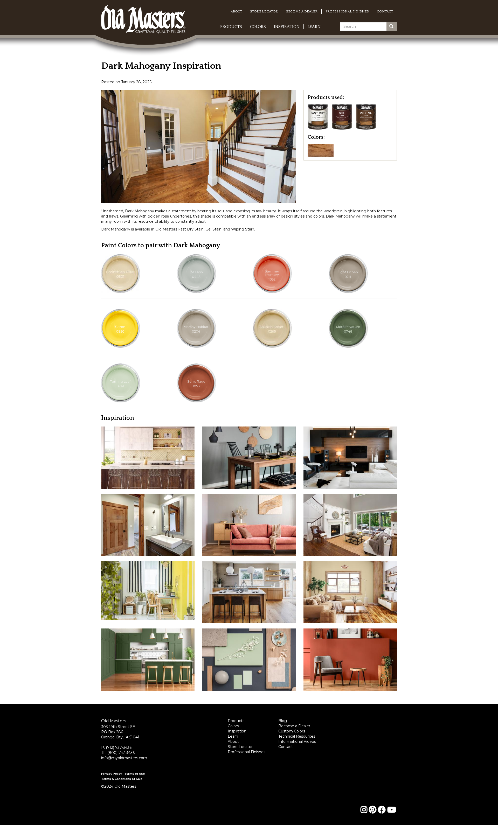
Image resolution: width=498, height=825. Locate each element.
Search (396, 26)
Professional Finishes (347, 11)
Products (231, 26)
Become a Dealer (301, 11)
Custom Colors (291, 731)
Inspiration (287, 26)
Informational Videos (297, 741)
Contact (385, 11)
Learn (314, 26)
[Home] (145, 12)
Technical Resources (296, 736)
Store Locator (264, 11)
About (236, 11)
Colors (258, 26)
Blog (282, 720)
